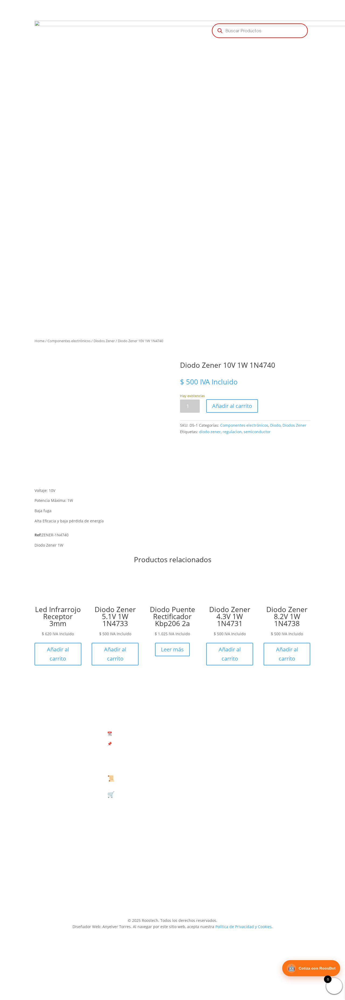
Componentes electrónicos (69, 340)
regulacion (232, 431)
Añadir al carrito (232, 405)
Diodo (275, 425)
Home (39, 340)
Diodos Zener (104, 340)
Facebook (281, 790)
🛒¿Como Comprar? (134, 794)
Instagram (281, 870)
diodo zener (210, 431)
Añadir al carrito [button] (58, 654)
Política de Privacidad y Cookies (243, 926)
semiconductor (257, 431)
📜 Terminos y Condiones (142, 778)
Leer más (172, 649)
